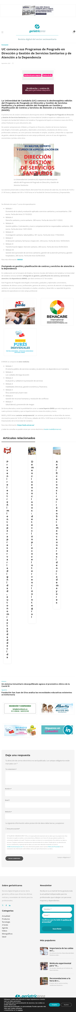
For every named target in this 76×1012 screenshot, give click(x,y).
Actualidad (6, 916)
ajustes (20, 1010)
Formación (4, 45)
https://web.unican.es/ (25, 425)
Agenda (5, 928)
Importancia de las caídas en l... (61, 949)
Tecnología (6, 922)
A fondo (5, 925)
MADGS (20, 260)
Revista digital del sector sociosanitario (37, 39)
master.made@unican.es (52, 429)
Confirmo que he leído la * (57, 921)
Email (7, 800)
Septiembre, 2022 (5, 63)
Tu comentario (10, 769)
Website (8, 812)
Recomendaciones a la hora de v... (60, 979)
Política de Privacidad (54, 846)
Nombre (8, 789)
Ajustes (66, 1005)
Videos (4, 931)
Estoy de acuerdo (13, 829)
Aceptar (54, 1005)
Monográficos (7, 934)
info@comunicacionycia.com (15, 846)
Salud (4, 937)
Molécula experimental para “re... (60, 964)
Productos (6, 919)
